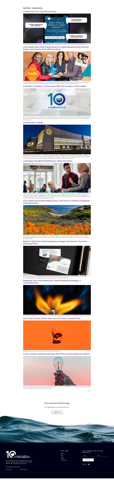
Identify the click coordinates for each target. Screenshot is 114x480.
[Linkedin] (88, 464)
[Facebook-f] (86, 464)
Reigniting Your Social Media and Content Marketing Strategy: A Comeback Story (52, 281)
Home (72, 3)
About (99, 3)
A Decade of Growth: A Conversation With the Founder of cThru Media (54, 86)
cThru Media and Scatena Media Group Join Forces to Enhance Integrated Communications (56, 202)
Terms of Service (23, 469)
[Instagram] (83, 464)
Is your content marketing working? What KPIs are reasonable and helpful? (56, 354)
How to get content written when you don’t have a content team (51, 318)
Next (89, 390)
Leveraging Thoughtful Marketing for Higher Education (47, 161)
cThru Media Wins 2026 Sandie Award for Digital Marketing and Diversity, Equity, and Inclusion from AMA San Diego (56, 48)
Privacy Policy (9, 469)
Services (78, 3)
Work (85, 3)
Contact (106, 3)
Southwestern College (33, 122)
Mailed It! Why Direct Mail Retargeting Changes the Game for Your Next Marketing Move (55, 242)
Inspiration (92, 3)
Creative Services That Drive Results (39, 11)
